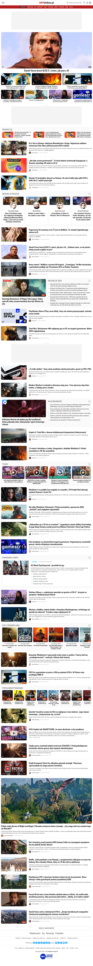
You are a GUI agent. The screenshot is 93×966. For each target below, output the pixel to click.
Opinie (56, 7)
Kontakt (72, 948)
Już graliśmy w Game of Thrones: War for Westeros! (60, 210)
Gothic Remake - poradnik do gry (7, 697)
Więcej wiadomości (46, 928)
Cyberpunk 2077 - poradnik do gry (19, 697)
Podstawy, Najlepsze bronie (40, 581)
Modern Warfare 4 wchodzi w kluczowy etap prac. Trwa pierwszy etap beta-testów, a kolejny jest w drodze (46, 390)
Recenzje (50, 7)
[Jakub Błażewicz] (3, 83)
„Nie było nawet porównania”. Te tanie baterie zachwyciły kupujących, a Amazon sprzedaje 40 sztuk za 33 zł (17, 135)
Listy (45, 7)
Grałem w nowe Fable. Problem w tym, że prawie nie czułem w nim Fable (70, 413)
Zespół (63, 948)
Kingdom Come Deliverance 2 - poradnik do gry (77, 698)
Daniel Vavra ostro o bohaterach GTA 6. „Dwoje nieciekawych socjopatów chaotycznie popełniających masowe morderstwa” (46, 916)
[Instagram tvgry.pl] (61, 943)
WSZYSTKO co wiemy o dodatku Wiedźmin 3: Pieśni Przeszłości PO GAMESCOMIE (37, 475)
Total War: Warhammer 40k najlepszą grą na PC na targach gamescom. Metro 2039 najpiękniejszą (46, 333)
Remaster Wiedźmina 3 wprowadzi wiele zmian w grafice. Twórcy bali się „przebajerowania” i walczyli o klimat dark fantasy (46, 659)
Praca (67, 948)
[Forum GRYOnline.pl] (49, 943)
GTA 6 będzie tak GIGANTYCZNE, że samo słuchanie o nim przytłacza (13, 474)
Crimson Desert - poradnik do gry (65, 697)
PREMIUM (23, 7)
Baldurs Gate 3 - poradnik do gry (42, 697)
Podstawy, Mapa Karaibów (40, 579)
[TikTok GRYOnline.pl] (41, 943)
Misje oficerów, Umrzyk (39, 576)
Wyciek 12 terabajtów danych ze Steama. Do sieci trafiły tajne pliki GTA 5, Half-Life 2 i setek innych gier (16, 81)
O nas (16, 948)
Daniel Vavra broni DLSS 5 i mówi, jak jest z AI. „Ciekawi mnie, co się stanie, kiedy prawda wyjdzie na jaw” (46, 52)
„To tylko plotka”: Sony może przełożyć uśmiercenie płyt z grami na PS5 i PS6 (46, 372)
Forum (71, 7)
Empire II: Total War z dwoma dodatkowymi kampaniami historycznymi (46, 435)
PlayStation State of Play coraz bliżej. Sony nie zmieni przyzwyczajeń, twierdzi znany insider (46, 316)
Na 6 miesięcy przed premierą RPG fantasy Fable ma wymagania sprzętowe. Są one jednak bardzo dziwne (46, 847)
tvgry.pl (46, 464)
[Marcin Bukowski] (3, 67)
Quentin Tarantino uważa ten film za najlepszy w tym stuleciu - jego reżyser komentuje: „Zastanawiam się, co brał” (46, 715)
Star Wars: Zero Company (25, 636)
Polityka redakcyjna (29, 948)
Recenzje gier (69, 280)
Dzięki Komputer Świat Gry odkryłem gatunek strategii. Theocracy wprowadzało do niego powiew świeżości (46, 768)
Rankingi (39, 7)
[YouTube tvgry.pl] (56, 943)
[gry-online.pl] (46, 2)
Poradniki (61, 7)
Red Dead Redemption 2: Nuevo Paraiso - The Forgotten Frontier (56, 638)
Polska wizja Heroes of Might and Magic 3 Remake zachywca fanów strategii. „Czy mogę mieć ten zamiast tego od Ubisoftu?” (46, 807)
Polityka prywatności (41, 948)
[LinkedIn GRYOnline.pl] (47, 943)
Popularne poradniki (46, 688)
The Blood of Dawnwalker (40, 636)
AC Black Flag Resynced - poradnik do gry (46, 573)
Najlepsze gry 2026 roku (39, 938)
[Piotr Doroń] (33, 83)
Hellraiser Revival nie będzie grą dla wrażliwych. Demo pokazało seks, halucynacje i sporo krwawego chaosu (24, 413)
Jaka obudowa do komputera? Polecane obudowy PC (65, 420)
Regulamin (21, 948)
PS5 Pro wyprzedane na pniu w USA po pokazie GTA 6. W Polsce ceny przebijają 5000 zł (77, 81)
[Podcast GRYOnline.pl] (44, 943)
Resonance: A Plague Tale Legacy (9, 637)
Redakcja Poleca (46, 194)
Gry (35, 7)
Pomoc (76, 948)
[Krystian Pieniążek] (27, 97)
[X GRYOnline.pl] (39, 943)
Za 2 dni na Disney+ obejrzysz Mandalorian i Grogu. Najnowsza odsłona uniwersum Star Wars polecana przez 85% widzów (46, 148)
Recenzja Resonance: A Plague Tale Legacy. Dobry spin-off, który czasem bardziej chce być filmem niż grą (24, 292)
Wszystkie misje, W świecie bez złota (43, 583)
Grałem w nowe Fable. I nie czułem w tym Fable (37, 210)
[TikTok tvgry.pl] (59, 943)
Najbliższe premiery (73, 938)
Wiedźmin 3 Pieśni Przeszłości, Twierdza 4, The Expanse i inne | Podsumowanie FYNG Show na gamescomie (60, 475)
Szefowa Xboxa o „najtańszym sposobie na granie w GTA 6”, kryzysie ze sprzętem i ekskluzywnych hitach (60, 96)
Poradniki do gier (46, 557)
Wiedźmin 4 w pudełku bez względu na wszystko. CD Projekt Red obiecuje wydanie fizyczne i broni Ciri (12, 96)
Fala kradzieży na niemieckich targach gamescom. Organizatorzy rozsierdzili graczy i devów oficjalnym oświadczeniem (46, 546)
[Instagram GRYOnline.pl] (36, 943)
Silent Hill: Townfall (71, 636)
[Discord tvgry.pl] (64, 943)
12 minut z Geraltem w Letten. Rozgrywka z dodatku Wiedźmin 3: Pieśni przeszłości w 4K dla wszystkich (46, 81)
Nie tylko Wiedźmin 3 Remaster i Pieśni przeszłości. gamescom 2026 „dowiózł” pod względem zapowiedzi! (36, 96)
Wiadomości (35, 933)
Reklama (58, 948)
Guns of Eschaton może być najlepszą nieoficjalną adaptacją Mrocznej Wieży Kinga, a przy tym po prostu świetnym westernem (13, 210)
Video (66, 7)
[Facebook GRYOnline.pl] (34, 943)
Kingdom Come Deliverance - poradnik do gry (30, 698)
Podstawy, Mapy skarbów (40, 574)
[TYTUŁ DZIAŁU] (46, 625)
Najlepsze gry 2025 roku (52, 938)
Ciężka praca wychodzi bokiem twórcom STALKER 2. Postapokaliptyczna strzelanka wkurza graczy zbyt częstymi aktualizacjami (46, 750)
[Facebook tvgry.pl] (66, 943)
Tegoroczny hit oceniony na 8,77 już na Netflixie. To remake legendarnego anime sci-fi (46, 234)
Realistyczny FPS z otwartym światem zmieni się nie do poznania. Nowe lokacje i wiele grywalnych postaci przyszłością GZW (46, 881)
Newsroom (30, 7)
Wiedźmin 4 (63, 938)
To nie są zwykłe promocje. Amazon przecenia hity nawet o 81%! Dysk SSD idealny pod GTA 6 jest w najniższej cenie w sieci (48, 135)
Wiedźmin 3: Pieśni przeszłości (23, 938)
